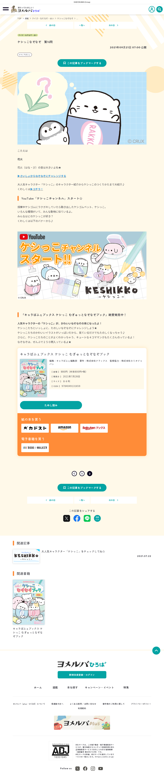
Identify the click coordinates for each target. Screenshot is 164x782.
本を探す (72, 687)
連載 (27, 18)
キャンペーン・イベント (99, 687)
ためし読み (51, 405)
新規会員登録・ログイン (82, 674)
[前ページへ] (74, 473)
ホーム (38, 687)
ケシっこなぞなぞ (65, 18)
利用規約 (82, 708)
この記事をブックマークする (84, 63)
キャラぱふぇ (25, 54)
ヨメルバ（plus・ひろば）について (29, 703)
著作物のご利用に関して (114, 703)
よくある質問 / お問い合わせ (83, 703)
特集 (126, 687)
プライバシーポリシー (141, 703)
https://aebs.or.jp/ (104, 756)
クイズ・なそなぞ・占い (43, 18)
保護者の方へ (57, 703)
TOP (19, 18)
